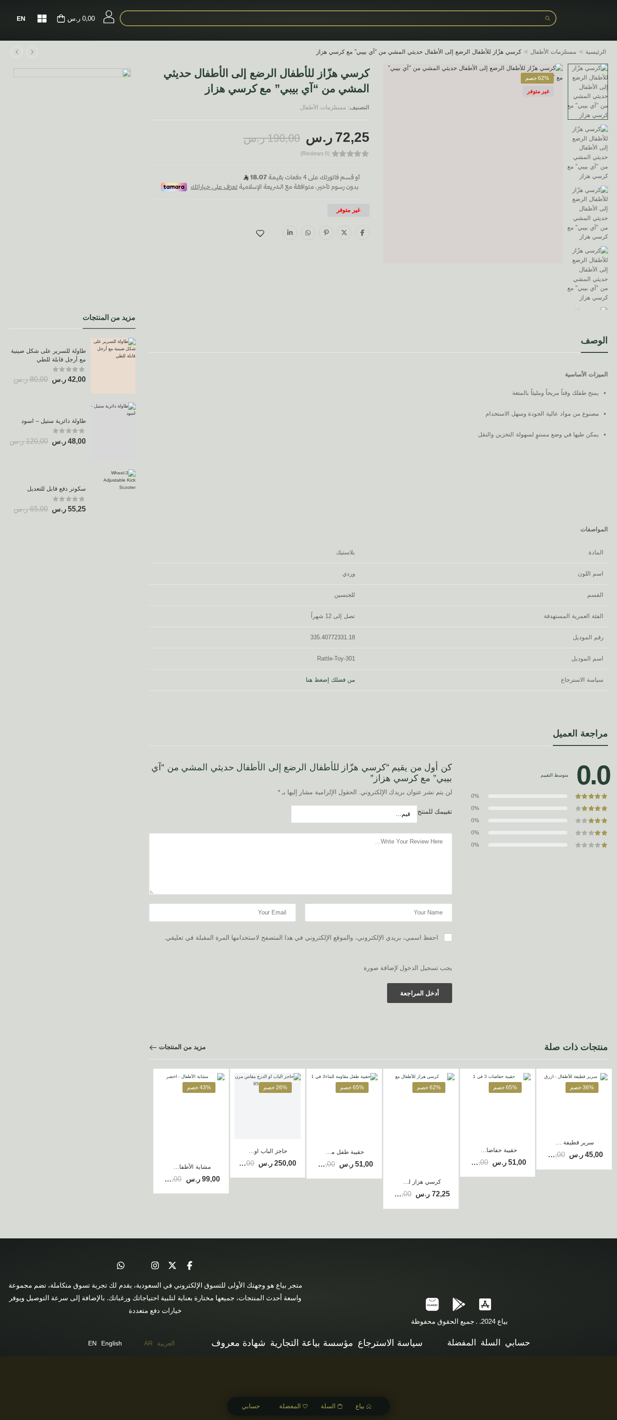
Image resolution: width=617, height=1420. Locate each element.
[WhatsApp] (308, 232)
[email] (138, 1265)
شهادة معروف (238, 1343)
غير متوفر (538, 91)
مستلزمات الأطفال (553, 51)
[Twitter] (344, 232)
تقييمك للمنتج (434, 811)
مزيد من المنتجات (182, 1046)
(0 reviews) (315, 154)
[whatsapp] (121, 1265)
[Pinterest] (326, 232)
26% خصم (275, 1087)
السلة (328, 1406)
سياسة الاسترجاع (390, 1343)
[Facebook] (362, 232)
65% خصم (505, 1087)
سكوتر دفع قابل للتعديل (56, 488)
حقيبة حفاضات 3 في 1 (489, 1150)
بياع (360, 1406)
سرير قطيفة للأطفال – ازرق (559, 1142)
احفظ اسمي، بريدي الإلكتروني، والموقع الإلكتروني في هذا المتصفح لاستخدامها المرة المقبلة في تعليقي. (301, 937)
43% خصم (199, 1087)
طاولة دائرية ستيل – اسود (53, 420)
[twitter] (172, 1265)
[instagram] (155, 1265)
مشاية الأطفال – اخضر (183, 1166)
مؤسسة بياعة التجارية (311, 1343)
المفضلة (290, 1406)
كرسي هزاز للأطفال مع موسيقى (400, 1181)
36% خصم (582, 1087)
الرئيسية (595, 51)
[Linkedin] (290, 232)
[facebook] (189, 1265)
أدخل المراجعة (419, 993)
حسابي (251, 1406)
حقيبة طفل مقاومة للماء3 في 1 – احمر (315, 1151)
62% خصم (537, 78)
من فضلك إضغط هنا (330, 679)
